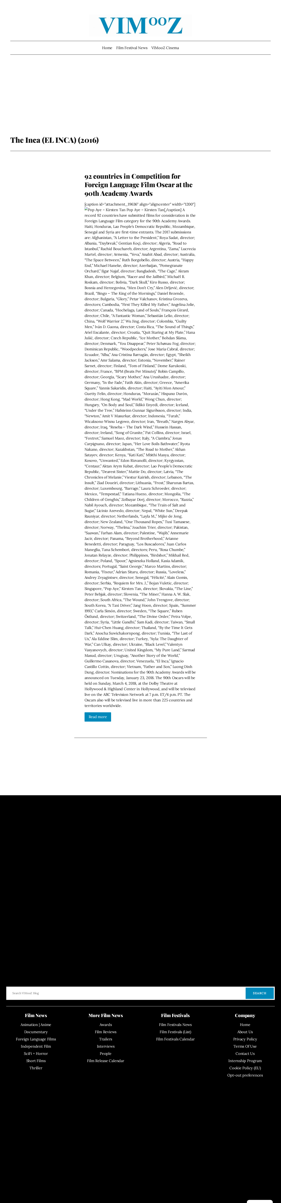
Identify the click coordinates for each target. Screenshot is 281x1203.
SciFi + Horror (36, 1053)
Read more (98, 716)
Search (259, 993)
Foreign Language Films (36, 1039)
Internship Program (245, 1060)
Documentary (36, 1031)
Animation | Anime (36, 1024)
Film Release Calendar (105, 1060)
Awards (106, 1024)
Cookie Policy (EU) (245, 1068)
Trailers (105, 1039)
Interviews (106, 1046)
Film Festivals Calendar (175, 1039)
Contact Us (245, 1053)
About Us (245, 1031)
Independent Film (36, 1046)
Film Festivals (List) (175, 1031)
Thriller (35, 1068)
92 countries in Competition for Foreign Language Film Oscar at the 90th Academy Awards (139, 184)
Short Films (36, 1060)
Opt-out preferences (245, 1075)
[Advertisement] (140, 102)
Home (107, 47)
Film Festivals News (175, 1024)
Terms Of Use (245, 1046)
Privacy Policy (245, 1039)
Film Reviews (105, 1031)
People (105, 1053)
